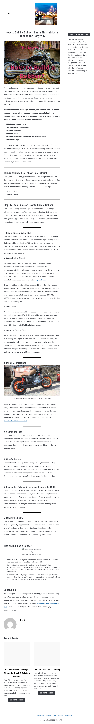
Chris (22, 620)
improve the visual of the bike (15, 421)
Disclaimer (40, 715)
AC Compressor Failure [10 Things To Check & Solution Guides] (17, 673)
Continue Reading (17, 700)
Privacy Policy (51, 715)
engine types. (40, 280)
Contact (60, 715)
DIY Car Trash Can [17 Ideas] (47, 670)
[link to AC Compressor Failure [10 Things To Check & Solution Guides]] (17, 654)
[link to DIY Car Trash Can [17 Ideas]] (47, 654)
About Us (68, 715)
